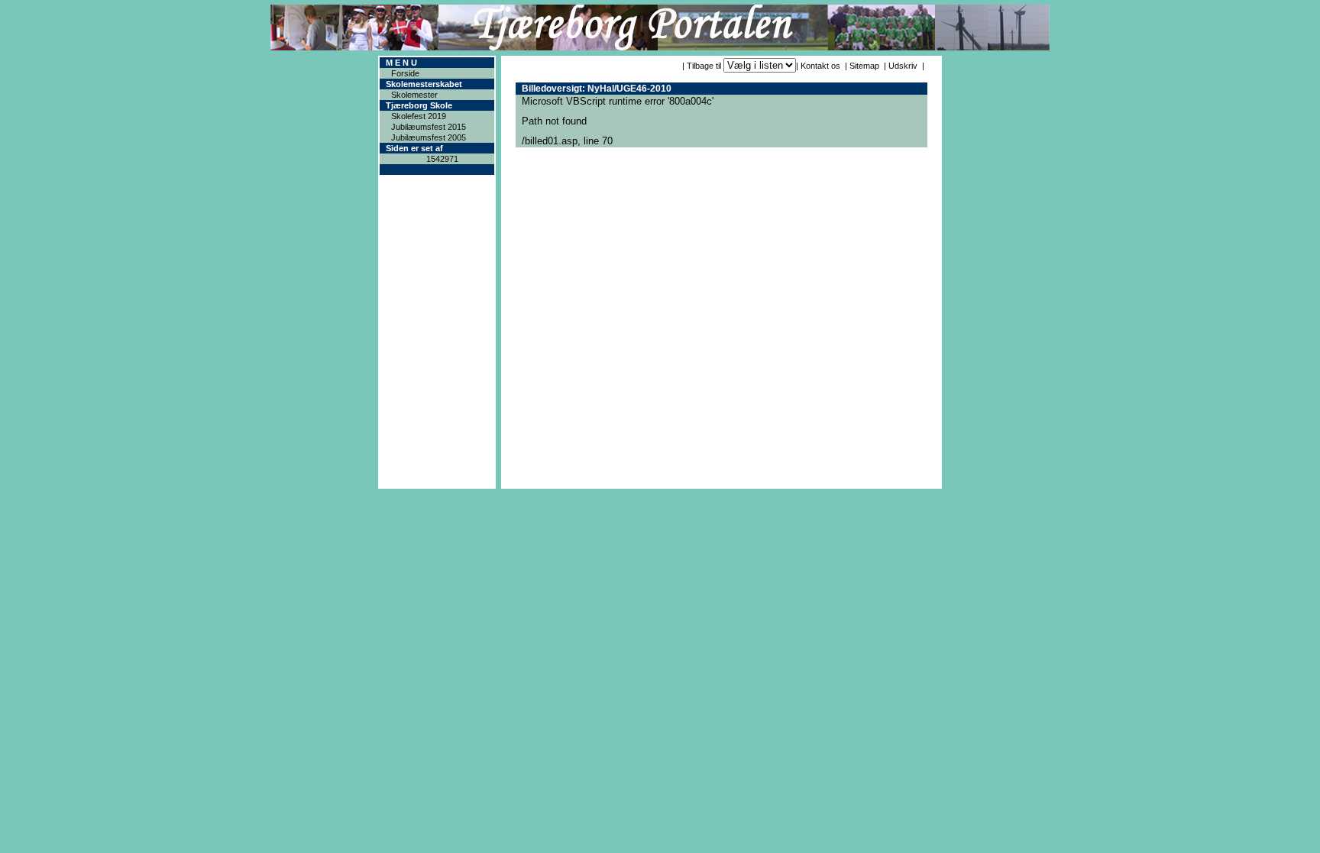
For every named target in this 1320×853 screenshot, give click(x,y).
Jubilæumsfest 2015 (428, 126)
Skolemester (414, 94)
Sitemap (864, 65)
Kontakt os (820, 65)
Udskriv (902, 65)
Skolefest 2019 (418, 116)
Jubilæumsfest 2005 (428, 137)
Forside (405, 73)
